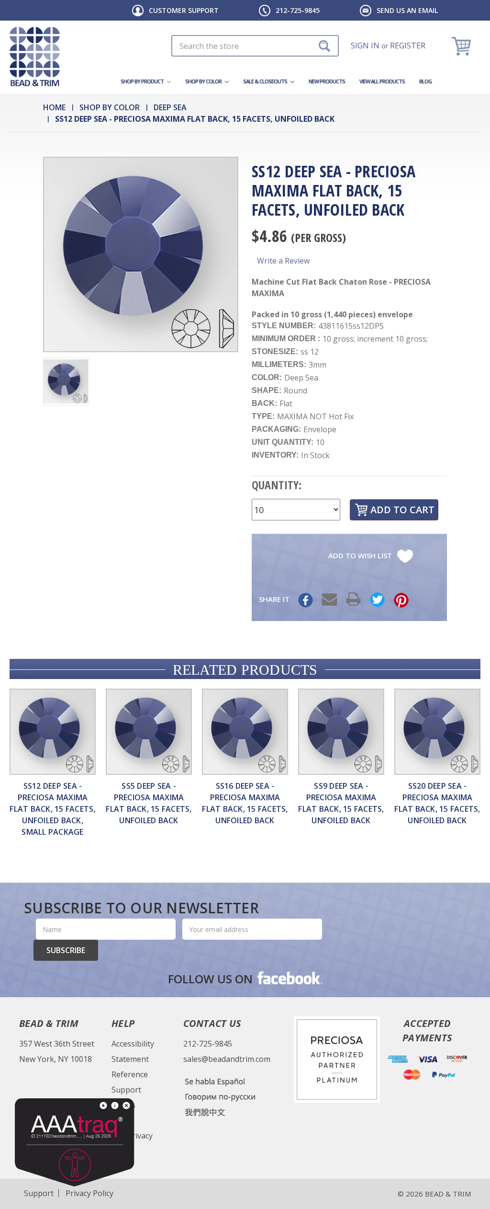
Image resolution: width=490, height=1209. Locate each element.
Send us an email (407, 10)
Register (407, 45)
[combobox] (255, 46)
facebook (289, 977)
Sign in (365, 45)
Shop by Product (143, 81)
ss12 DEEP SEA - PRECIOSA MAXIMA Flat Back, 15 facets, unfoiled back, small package (52, 809)
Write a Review (283, 260)
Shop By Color (204, 81)
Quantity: (276, 485)
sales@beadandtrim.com (226, 1059)
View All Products (382, 81)
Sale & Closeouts (265, 81)
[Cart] (462, 46)
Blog (425, 81)
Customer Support (184, 10)
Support (126, 1089)
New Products (327, 81)
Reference (129, 1074)
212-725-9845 (298, 10)
